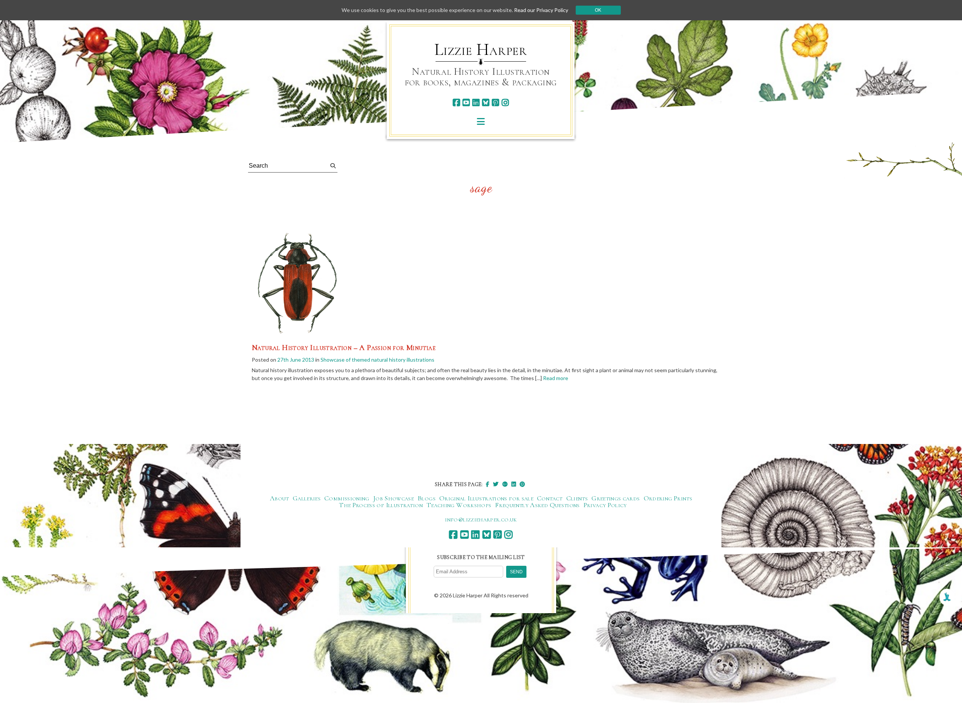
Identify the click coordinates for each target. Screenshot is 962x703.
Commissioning (346, 498)
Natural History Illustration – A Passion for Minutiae (344, 347)
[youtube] (466, 102)
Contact (550, 498)
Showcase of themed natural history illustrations (377, 359)
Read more (555, 378)
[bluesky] (485, 102)
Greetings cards (615, 498)
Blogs (426, 498)
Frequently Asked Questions (537, 505)
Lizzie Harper (480, 49)
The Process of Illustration (381, 505)
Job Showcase (393, 498)
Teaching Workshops (459, 505)
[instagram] (505, 102)
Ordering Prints (668, 498)
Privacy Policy (605, 505)
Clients (577, 498)
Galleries (307, 498)
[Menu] (481, 121)
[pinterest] (495, 102)
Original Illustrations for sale (486, 498)
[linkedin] (475, 102)
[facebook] (456, 102)
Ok (598, 10)
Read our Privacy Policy (541, 10)
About (279, 498)
